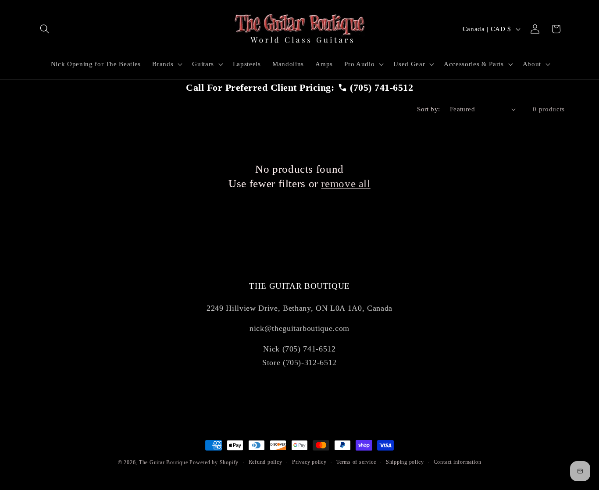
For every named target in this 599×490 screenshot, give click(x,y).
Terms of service (356, 462)
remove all (345, 183)
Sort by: (428, 109)
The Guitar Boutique (163, 462)
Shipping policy (405, 462)
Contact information (457, 462)
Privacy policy (309, 462)
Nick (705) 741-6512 (299, 348)
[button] (44, 28)
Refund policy (265, 462)
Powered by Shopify (214, 462)
